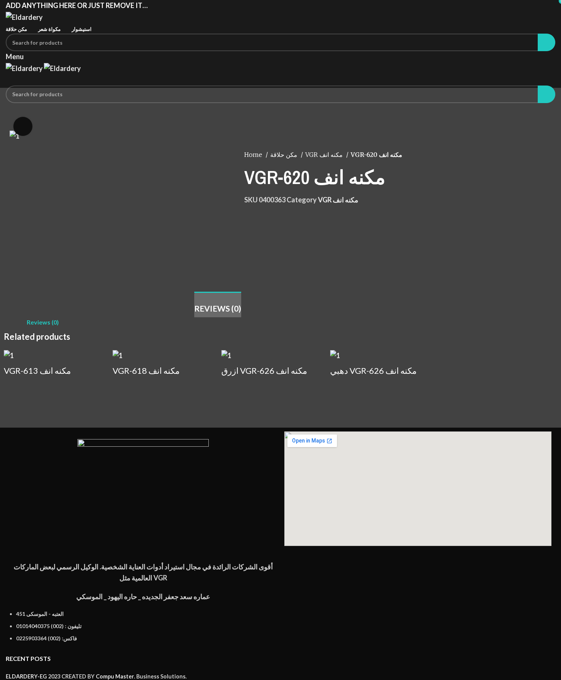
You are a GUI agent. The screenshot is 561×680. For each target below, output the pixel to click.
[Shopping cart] (8, 79)
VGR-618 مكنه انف (146, 370)
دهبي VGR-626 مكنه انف (373, 370)
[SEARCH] (546, 42)
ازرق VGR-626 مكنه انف (264, 370)
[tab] (217, 304)
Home (254, 154)
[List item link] (143, 630)
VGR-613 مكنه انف (37, 370)
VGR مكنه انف (324, 154)
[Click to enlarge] (22, 126)
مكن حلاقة (284, 154)
